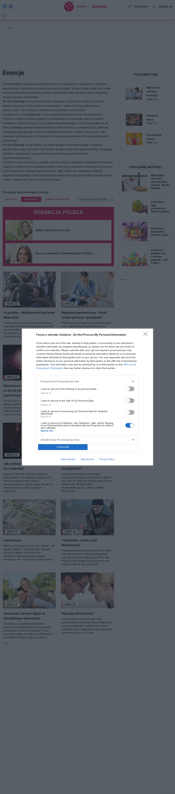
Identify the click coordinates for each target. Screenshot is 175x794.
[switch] (129, 389)
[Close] (146, 335)
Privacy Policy (106, 459)
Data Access (87, 459)
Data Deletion (68, 459)
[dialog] (87, 397)
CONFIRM (63, 447)
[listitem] (87, 381)
